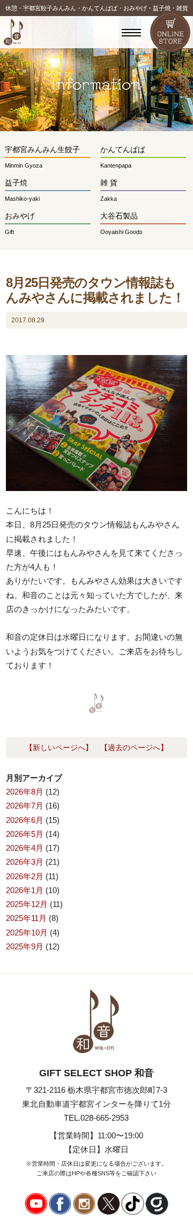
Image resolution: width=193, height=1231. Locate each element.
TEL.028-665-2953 (96, 1117)
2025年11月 (26, 918)
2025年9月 (24, 946)
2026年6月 (24, 820)
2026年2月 (24, 876)
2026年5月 (24, 834)
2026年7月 (24, 805)
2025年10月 (27, 932)
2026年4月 (24, 847)
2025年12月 (27, 904)
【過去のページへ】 (134, 748)
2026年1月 (24, 890)
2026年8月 (24, 791)
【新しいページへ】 (59, 748)
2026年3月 (24, 861)
